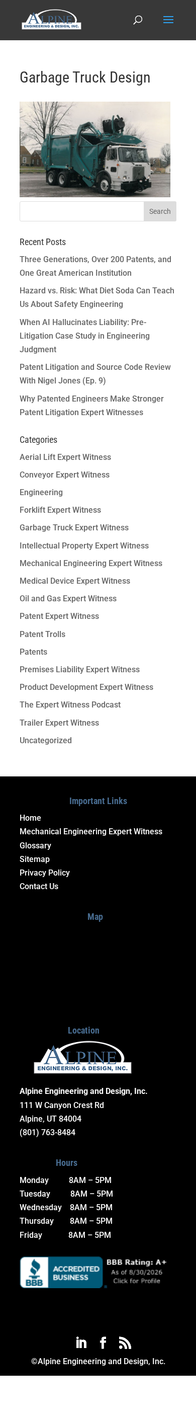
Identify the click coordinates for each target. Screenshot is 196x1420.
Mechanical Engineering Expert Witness (91, 563)
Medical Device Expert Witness (75, 581)
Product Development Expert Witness (86, 687)
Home (30, 818)
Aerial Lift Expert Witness (65, 457)
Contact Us (39, 886)
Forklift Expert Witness (60, 510)
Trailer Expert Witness (59, 723)
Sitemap (35, 859)
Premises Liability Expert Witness (80, 669)
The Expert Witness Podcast (70, 704)
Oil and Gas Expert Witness (68, 598)
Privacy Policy (45, 873)
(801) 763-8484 (47, 1132)
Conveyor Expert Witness (65, 475)
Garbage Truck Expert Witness (74, 527)
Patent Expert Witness (59, 616)
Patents (33, 652)
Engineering (41, 492)
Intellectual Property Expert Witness (84, 545)
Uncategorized (46, 740)
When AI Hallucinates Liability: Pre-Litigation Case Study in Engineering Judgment (85, 336)
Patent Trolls (42, 634)
